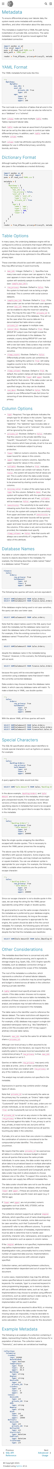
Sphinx (19, 1466)
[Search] (46, 3)
